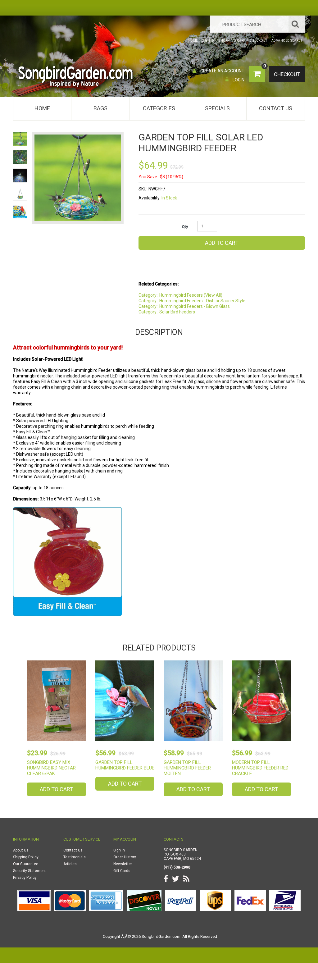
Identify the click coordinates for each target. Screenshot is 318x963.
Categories (159, 108)
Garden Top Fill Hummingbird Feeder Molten (187, 768)
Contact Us (275, 108)
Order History (124, 857)
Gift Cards (121, 871)
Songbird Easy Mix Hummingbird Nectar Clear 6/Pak (51, 768)
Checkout (287, 74)
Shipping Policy (26, 857)
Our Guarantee (25, 864)
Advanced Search (287, 40)
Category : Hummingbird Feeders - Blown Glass (184, 306)
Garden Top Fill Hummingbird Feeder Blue (124, 765)
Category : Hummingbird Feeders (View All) (180, 295)
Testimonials (74, 857)
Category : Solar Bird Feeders (167, 311)
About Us (21, 850)
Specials (217, 108)
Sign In (119, 850)
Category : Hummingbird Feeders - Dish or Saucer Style (192, 300)
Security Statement (29, 871)
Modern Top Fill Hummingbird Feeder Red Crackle (260, 768)
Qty (185, 227)
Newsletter (122, 864)
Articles (70, 864)
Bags (100, 108)
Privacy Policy (25, 877)
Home (42, 108)
